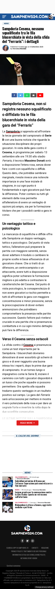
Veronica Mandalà (19, 49)
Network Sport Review (29, 558)
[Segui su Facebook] (22, 541)
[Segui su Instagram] (33, 541)
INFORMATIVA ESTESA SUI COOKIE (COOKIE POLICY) (28, 555)
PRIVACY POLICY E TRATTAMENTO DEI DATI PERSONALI (28, 551)
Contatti (35, 548)
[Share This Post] (27, 95)
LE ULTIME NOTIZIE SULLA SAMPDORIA (27, 418)
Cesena (28, 344)
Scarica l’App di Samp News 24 (17, 548)
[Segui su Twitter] (27, 541)
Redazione (45, 548)
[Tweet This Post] (20, 95)
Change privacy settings (44, 587)
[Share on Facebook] (14, 95)
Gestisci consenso (13, 565)
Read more (26, 423)
